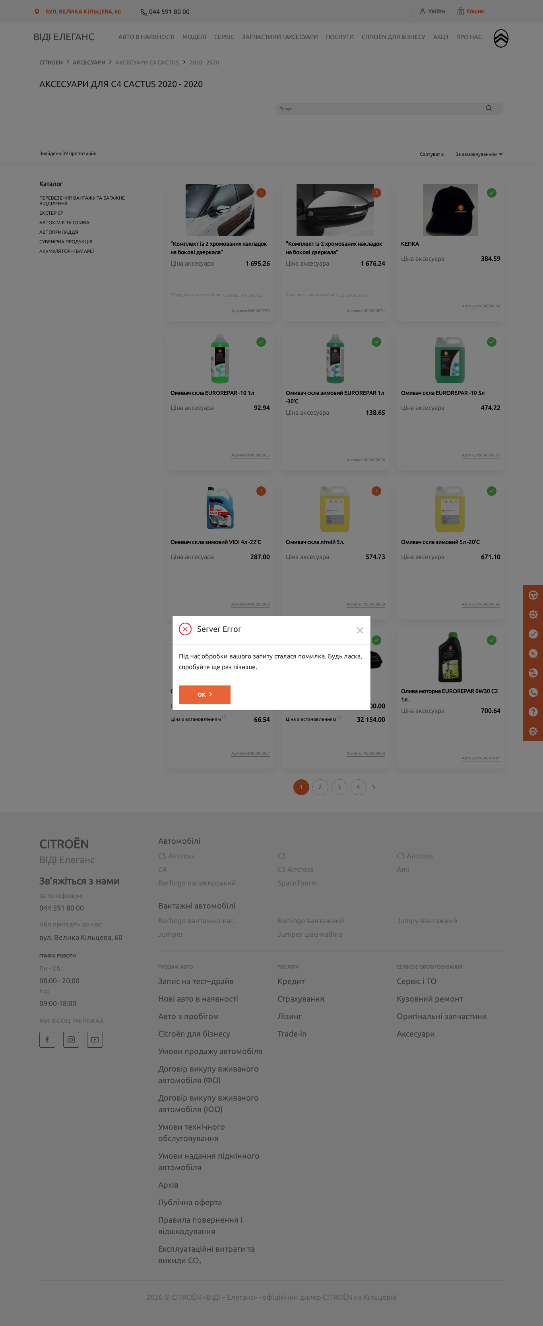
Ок (202, 694)
